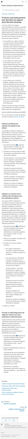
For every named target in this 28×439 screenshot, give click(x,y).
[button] (23, 1)
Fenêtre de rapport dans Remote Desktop (13, 383)
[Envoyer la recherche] (3, 10)
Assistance (7, 424)
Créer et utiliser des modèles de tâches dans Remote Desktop (12, 393)
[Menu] (26, 1)
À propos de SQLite (19, 117)
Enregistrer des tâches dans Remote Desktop (9, 389)
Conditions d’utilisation (5, 436)
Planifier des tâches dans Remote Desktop (13, 386)
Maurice (2, 432)
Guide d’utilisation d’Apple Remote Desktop (13, 425)
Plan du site (13, 436)
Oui (5, 420)
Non (14, 420)
